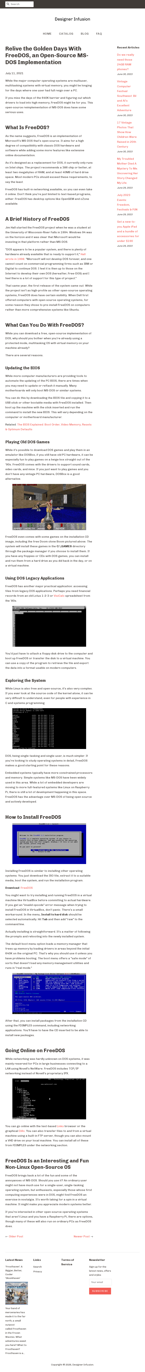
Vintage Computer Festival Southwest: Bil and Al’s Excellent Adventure (126, 96)
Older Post (16, 1236)
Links (60, 1126)
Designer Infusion (82, 1364)
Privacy (37, 1271)
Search (37, 1266)
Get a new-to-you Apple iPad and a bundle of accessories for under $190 (128, 231)
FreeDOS (27, 887)
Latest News (14, 1260)
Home (47, 33)
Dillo (22, 1131)
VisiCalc (59, 595)
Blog (85, 33)
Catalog (66, 33)
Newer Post (82, 1236)
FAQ (99, 33)
